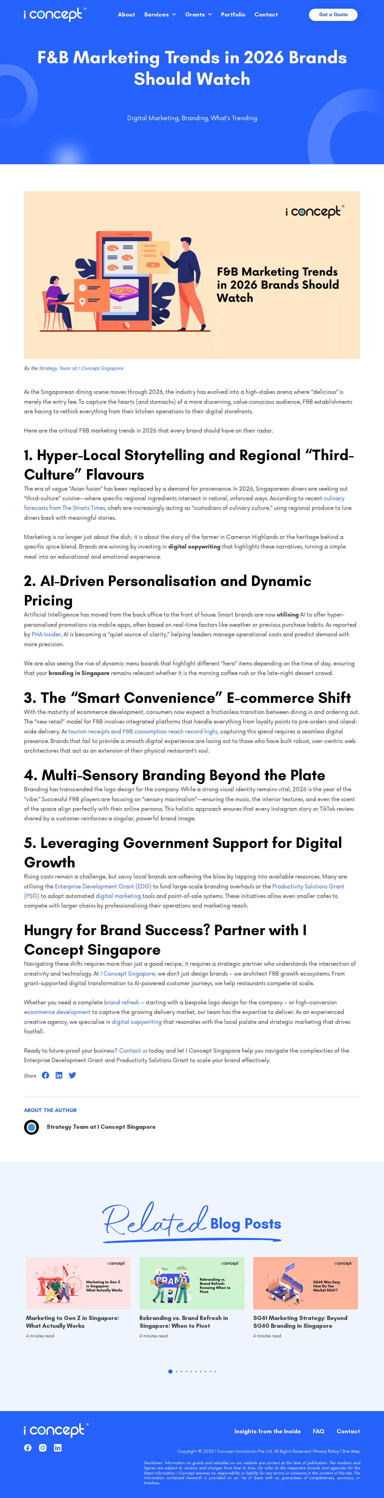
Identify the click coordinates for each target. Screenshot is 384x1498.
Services (156, 14)
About (126, 14)
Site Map (351, 1451)
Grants (195, 14)
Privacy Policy (326, 1451)
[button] (45, 1075)
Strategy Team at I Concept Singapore (81, 368)
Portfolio (233, 14)
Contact (266, 14)
